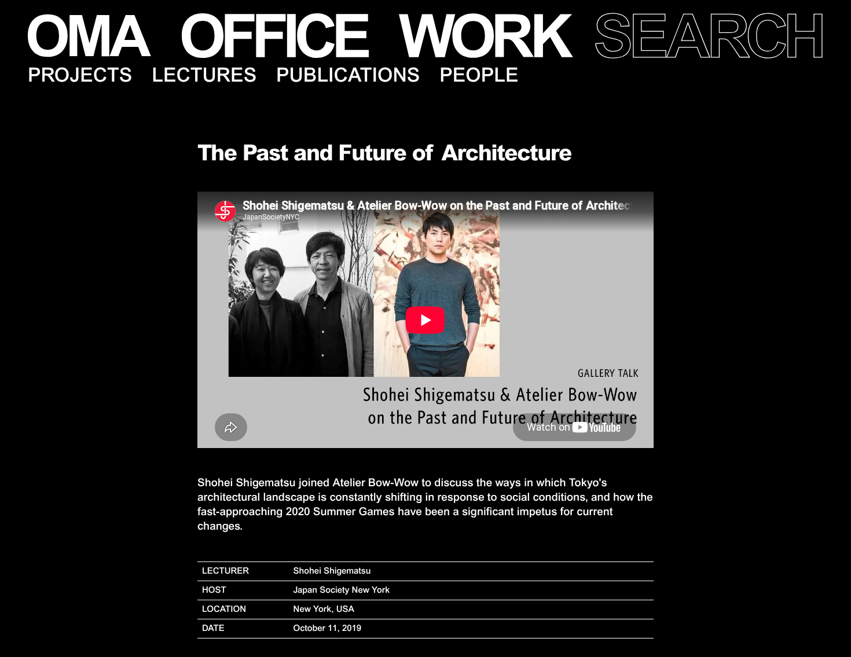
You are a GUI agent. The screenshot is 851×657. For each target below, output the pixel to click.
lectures (204, 75)
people (478, 75)
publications (348, 75)
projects (80, 75)
